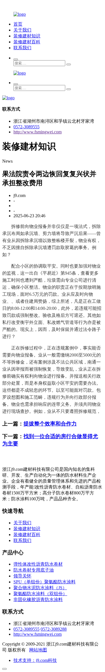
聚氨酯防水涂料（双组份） (40, 593)
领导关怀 (22, 576)
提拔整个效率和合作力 (50, 424)
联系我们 (22, 47)
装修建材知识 (26, 35)
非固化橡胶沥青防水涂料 (38, 599)
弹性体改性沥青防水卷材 (38, 564)
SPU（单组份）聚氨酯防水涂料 (44, 581)
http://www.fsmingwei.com (37, 131)
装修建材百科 (26, 41)
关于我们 (22, 30)
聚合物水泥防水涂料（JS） (40, 587)
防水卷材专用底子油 (33, 570)
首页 (17, 24)
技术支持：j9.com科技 (35, 660)
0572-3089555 (26, 126)
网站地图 (38, 650)
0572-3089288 (54, 629)
